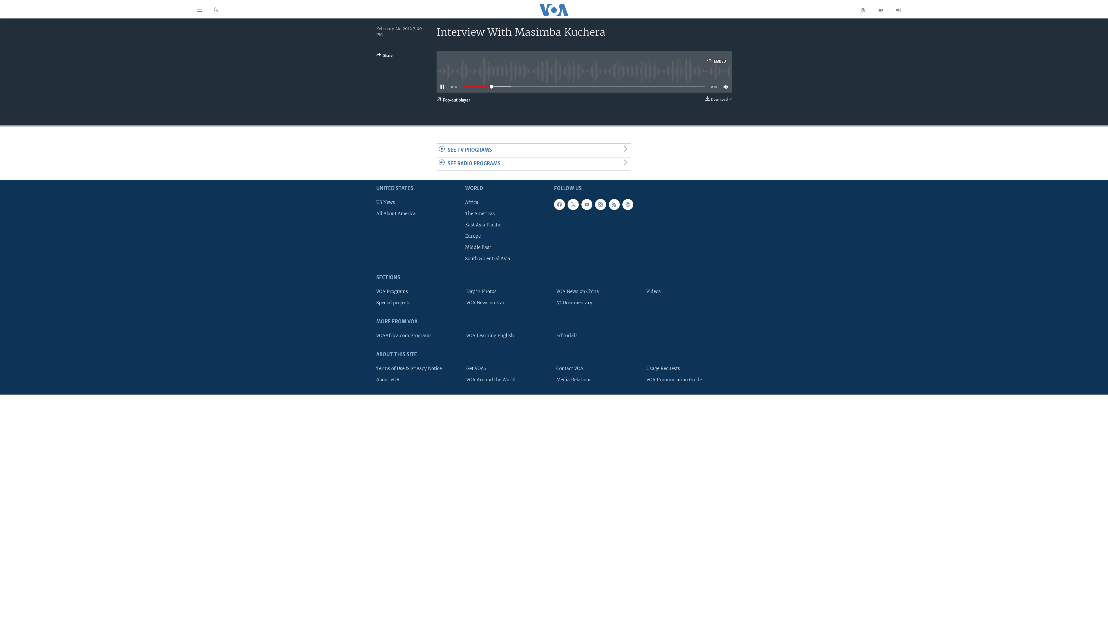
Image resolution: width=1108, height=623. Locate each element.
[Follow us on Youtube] (586, 204)
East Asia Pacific (483, 225)
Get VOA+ (476, 368)
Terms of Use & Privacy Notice (409, 368)
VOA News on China (577, 291)
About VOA (388, 379)
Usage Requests (663, 368)
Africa (471, 202)
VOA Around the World (491, 379)
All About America (396, 213)
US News (385, 202)
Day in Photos (481, 291)
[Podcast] (627, 204)
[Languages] (863, 10)
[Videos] (881, 10)
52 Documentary (574, 302)
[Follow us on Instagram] (600, 204)
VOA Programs (392, 291)
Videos (653, 291)
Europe (473, 236)
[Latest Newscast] (898, 10)
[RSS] (614, 204)
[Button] (385, 56)
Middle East (478, 247)
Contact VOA (569, 368)
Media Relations (574, 379)
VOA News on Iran (486, 302)
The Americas (480, 213)
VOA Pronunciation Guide (674, 379)
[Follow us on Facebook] (559, 204)
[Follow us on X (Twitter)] (573, 204)
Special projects (393, 302)
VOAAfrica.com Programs (404, 335)
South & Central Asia (487, 259)
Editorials (567, 335)
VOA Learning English (490, 335)
